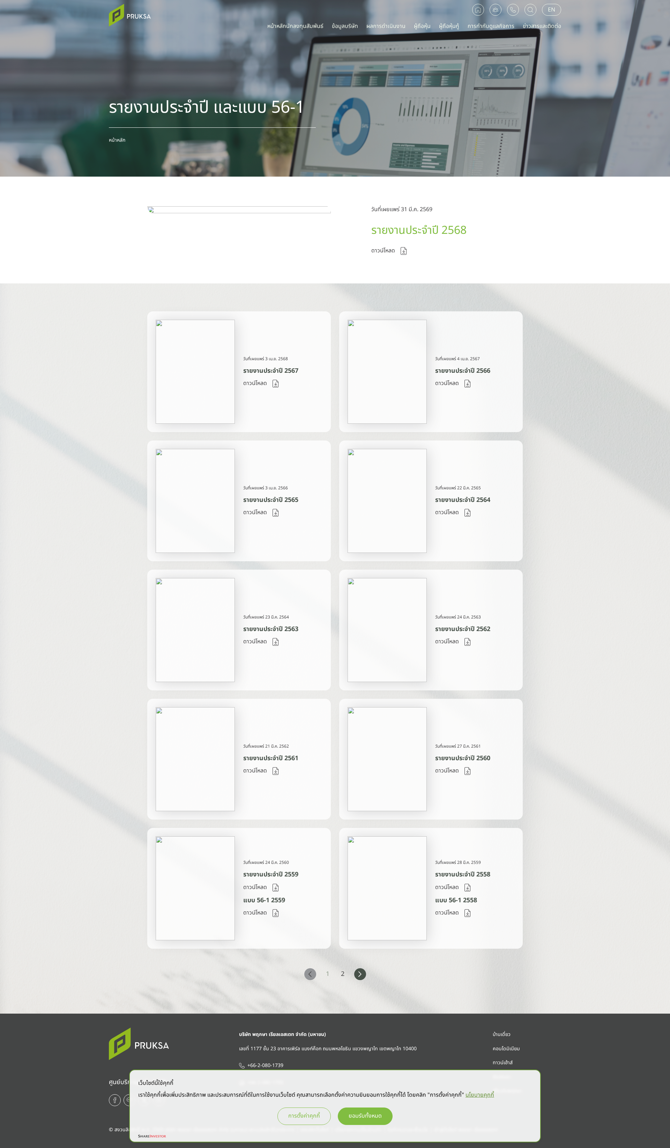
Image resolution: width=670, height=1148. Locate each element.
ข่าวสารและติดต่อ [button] (542, 26)
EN (551, 10)
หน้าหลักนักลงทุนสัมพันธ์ (295, 26)
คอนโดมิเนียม (506, 1048)
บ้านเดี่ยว (502, 1034)
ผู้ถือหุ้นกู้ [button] (449, 26)
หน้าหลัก (117, 140)
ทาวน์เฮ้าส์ (503, 1062)
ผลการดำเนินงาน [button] (385, 26)
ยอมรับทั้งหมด (365, 1116)
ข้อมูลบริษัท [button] (345, 26)
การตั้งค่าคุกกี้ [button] (304, 1116)
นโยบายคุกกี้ (480, 1095)
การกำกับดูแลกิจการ (491, 26)
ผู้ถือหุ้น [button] (422, 26)
